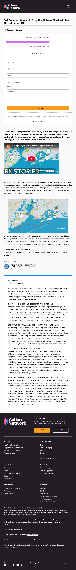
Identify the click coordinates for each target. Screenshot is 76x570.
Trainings (43, 488)
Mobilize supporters (46, 471)
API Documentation (46, 499)
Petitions (43, 450)
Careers (6, 476)
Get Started (7, 468)
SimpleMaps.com (32, 535)
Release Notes (9, 494)
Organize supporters (47, 473)
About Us (7, 491)
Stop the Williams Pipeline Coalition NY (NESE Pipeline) (23, 266)
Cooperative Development (12, 488)
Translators (48, 563)
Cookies (40, 563)
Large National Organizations (13, 448)
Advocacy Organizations (12, 450)
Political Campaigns (10, 453)
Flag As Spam (67, 127)
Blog (5, 496)
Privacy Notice (8, 563)
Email (41, 445)
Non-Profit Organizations (12, 445)
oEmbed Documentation (48, 502)
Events (42, 453)
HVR (38, 540)
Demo (6, 471)
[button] (69, 7)
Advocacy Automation (47, 458)
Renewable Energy (31, 563)
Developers (44, 494)
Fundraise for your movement (49, 468)
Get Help (43, 491)
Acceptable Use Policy (59, 563)
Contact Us (7, 479)
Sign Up (42, 430)
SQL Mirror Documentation (48, 496)
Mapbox (19, 529)
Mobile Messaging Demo (12, 473)
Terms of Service (19, 563)
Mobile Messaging (46, 448)
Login (61, 430)
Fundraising (44, 456)
